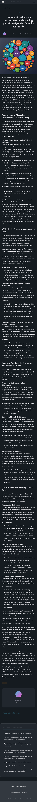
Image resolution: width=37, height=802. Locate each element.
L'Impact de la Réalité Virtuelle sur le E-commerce (17, 733)
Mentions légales (15, 792)
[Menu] (33, 1)
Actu (8, 8)
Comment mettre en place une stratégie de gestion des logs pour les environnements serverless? (18, 770)
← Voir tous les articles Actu (11, 713)
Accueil (4, 8)
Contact (24, 792)
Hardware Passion (11, 2)
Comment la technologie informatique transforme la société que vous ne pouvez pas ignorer (18, 738)
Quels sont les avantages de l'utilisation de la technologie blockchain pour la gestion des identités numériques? (18, 744)
